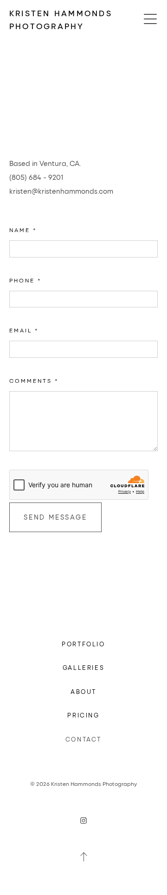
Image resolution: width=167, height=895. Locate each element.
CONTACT (83, 739)
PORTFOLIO (83, 644)
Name (23, 229)
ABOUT (83, 691)
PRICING (83, 715)
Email (24, 330)
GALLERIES (83, 667)
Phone (25, 280)
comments (34, 380)
